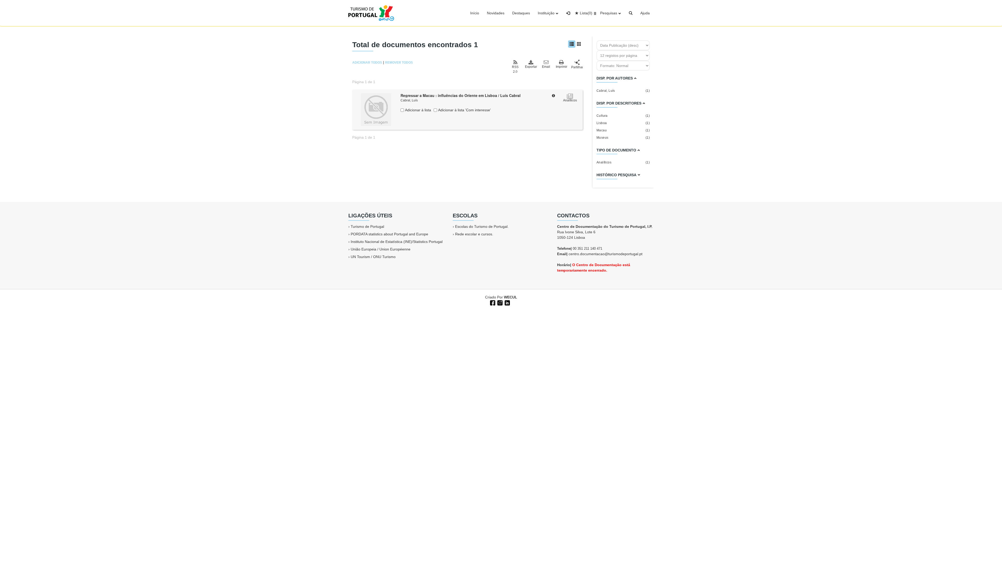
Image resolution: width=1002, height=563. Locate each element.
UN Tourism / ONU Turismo (373, 257)
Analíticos (623, 162)
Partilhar (577, 67)
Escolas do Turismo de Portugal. (482, 226)
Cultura (623, 116)
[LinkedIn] (507, 302)
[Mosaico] (579, 44)
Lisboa (623, 123)
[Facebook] (492, 302)
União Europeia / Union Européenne (380, 249)
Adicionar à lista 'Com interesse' (464, 110)
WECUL (510, 297)
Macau (623, 130)
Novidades (495, 13)
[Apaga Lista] (594, 13)
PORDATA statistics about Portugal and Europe (389, 234)
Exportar (530, 67)
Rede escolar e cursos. (474, 234)
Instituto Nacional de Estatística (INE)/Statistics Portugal (397, 242)
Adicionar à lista (417, 110)
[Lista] (571, 44)
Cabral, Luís (409, 100)
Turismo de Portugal (367, 226)
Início (474, 13)
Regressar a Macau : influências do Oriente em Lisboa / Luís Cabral (461, 95)
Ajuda (645, 13)
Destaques (521, 13)
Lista (586, 13)
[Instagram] (499, 302)
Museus (623, 137)
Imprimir (561, 67)
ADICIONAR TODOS (367, 62)
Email (546, 67)
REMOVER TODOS (399, 62)
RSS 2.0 (515, 69)
